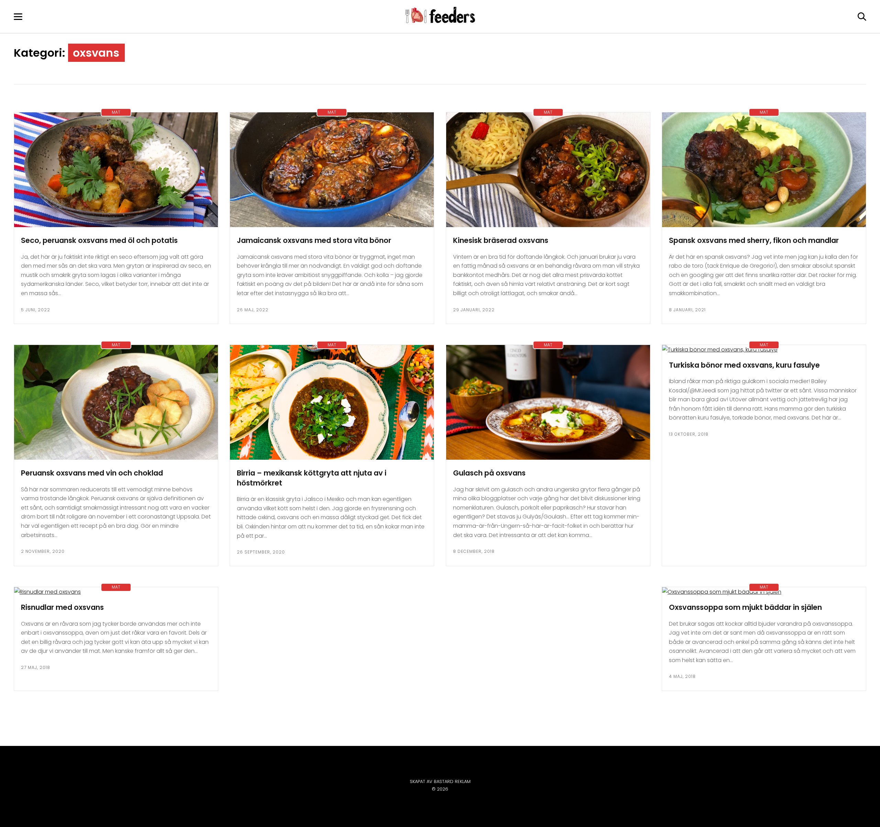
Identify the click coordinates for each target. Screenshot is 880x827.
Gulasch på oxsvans (489, 473)
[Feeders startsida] (440, 21)
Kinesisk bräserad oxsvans (500, 240)
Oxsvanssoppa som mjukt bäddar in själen (745, 607)
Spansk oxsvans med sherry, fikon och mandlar (754, 240)
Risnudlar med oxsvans (62, 607)
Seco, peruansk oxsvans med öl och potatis (99, 240)
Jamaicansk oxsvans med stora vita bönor (314, 240)
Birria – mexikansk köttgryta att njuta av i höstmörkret (311, 478)
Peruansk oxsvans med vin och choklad (92, 473)
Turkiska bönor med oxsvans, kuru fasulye (744, 365)
